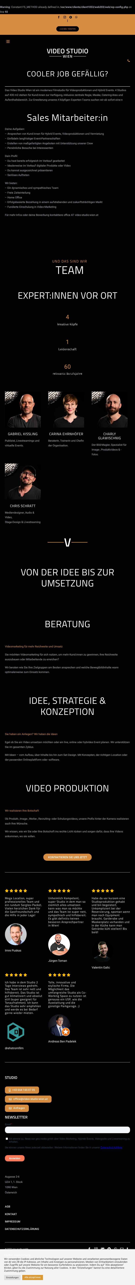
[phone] (128, 60)
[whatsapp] (76, 17)
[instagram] (64, 17)
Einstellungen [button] (12, 1277)
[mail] (121, 1249)
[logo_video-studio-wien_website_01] (67, 50)
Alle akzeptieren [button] (33, 1277)
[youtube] (70, 17)
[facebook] (58, 17)
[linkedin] (102, 1249)
